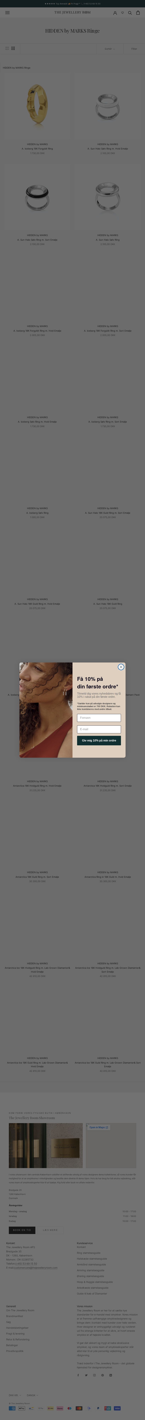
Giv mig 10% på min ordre (99, 740)
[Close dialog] (121, 667)
